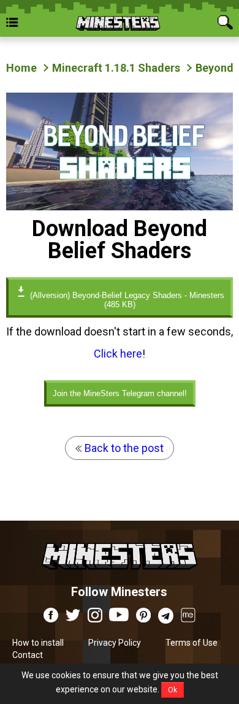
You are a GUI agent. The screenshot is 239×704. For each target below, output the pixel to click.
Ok (172, 690)
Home (21, 67)
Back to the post (123, 448)
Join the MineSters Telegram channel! (120, 393)
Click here (118, 353)
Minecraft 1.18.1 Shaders (116, 67)
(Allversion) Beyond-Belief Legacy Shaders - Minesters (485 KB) (126, 300)
